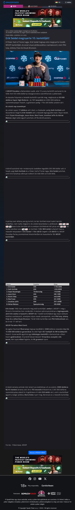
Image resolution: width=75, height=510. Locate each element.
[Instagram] (35, 479)
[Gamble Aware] (47, 485)
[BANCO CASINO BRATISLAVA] (41, 493)
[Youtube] (40, 479)
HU (59, 2)
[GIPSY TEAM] (54, 493)
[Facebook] (30, 479)
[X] (45, 479)
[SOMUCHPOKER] (28, 493)
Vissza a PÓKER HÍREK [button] (37, 452)
